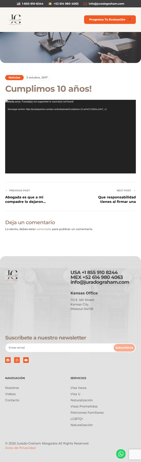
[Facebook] (8, 360)
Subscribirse (124, 347)
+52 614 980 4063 (103, 277)
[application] (70, 136)
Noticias (14, 77)
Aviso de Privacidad (20, 448)
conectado (43, 229)
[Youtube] (26, 360)
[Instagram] (17, 360)
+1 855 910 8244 (100, 272)
